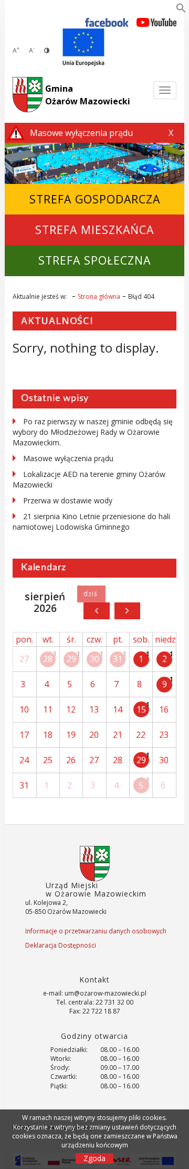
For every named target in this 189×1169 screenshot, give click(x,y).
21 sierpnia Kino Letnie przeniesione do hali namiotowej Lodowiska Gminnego (91, 521)
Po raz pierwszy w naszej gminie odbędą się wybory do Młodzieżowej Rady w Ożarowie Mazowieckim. (93, 431)
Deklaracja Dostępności (60, 945)
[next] (127, 610)
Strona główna (99, 296)
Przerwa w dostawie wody (67, 500)
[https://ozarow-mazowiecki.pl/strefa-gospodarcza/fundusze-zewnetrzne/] (83, 47)
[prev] (96, 610)
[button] (181, 10)
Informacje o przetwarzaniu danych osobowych (95, 931)
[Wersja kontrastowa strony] (46, 50)
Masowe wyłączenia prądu (68, 458)
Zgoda (94, 1158)
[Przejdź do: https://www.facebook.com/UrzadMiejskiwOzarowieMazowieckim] (107, 21)
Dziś (91, 594)
